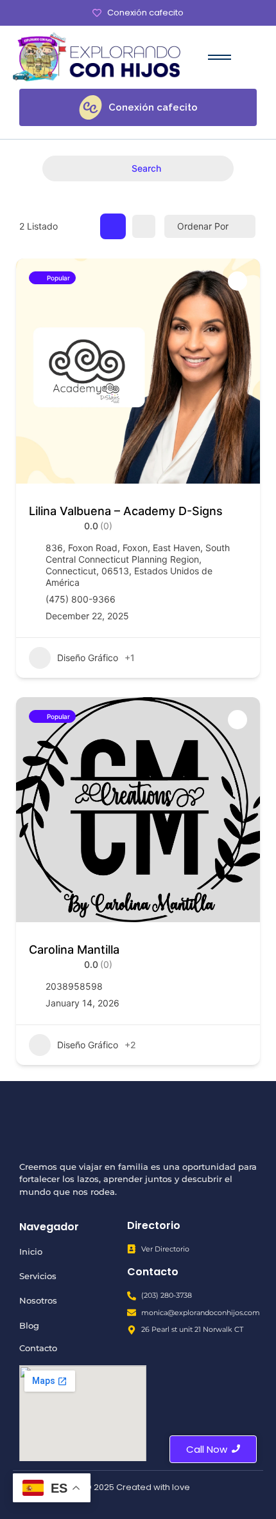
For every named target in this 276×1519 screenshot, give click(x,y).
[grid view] (113, 226)
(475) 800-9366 (81, 599)
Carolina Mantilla (74, 949)
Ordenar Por (203, 226)
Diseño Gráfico (87, 657)
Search (146, 168)
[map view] (144, 226)
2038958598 (74, 986)
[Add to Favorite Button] (237, 281)
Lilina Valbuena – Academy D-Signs (126, 511)
